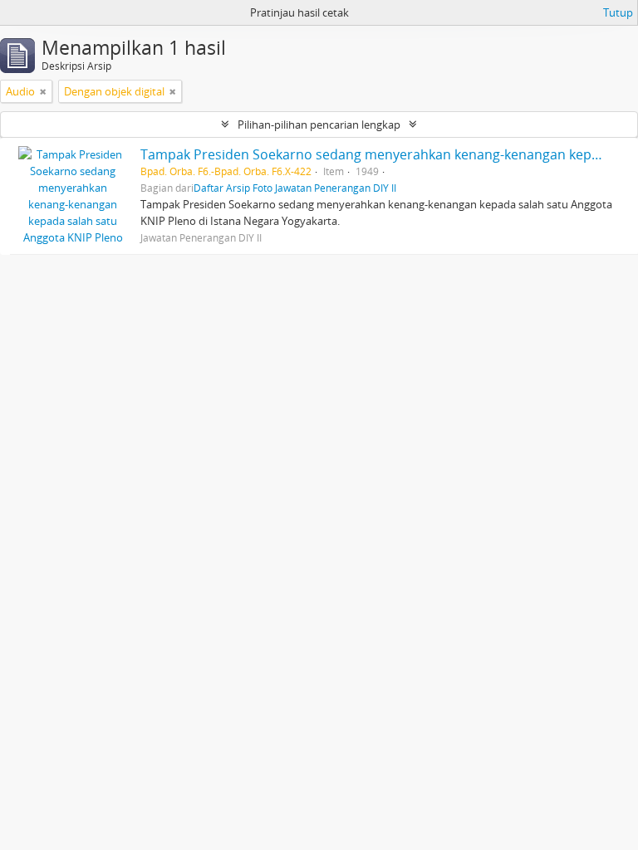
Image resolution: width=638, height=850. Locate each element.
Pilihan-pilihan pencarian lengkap (319, 124)
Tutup (618, 12)
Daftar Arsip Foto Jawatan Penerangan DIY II (295, 187)
